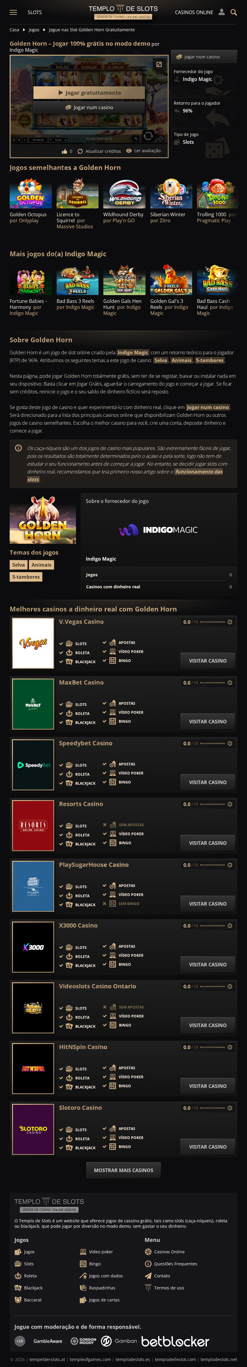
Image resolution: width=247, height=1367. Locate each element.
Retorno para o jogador (197, 103)
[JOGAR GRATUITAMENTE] (31, 192)
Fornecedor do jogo (193, 71)
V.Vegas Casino (81, 622)
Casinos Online (194, 12)
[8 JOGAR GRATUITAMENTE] (218, 192)
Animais (182, 360)
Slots (35, 12)
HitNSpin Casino (83, 1047)
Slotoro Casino (80, 1108)
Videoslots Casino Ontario (97, 986)
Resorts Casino (81, 804)
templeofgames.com (90, 1359)
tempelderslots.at (47, 1359)
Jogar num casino (202, 57)
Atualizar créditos (103, 151)
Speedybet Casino (85, 743)
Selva (161, 360)
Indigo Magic (133, 352)
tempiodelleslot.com (175, 1359)
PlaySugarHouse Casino (94, 865)
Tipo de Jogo (186, 134)
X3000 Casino (78, 925)
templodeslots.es (133, 1359)
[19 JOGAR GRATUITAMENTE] (124, 192)
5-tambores (210, 360)
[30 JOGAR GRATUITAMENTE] (78, 279)
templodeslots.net (219, 1359)
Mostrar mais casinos (123, 1170)
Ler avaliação (147, 150)
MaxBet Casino (81, 682)
